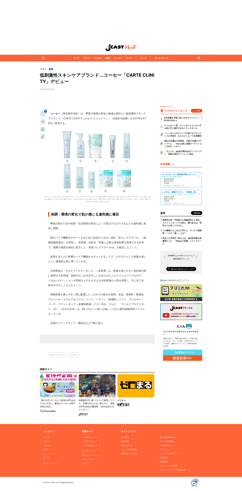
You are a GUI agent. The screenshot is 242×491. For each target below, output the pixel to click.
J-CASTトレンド (89, 441)
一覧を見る (196, 213)
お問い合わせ (127, 445)
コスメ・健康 (46, 69)
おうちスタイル (161, 58)
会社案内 (125, 437)
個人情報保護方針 (168, 437)
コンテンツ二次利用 (169, 466)
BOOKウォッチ (89, 451)
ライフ (76, 58)
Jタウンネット (88, 459)
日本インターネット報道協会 (172, 470)
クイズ (143, 58)
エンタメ (118, 58)
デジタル (98, 58)
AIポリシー (165, 449)
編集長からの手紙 (129, 453)
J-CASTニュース (89, 437)
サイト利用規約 (167, 441)
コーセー (55, 113)
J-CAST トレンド (121, 47)
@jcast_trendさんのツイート (175, 280)
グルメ (86, 58)
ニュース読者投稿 (129, 449)
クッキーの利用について (171, 453)
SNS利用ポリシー (168, 445)
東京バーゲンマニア (91, 455)
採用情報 (125, 441)
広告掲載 (164, 457)
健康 (108, 58)
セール (129, 58)
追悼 (162, 213)
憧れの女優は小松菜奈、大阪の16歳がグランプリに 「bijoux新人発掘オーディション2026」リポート (183, 143)
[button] (43, 58)
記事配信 (164, 461)
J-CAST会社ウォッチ (91, 445)
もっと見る (196, 111)
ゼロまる (86, 463)
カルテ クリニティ (57, 355)
